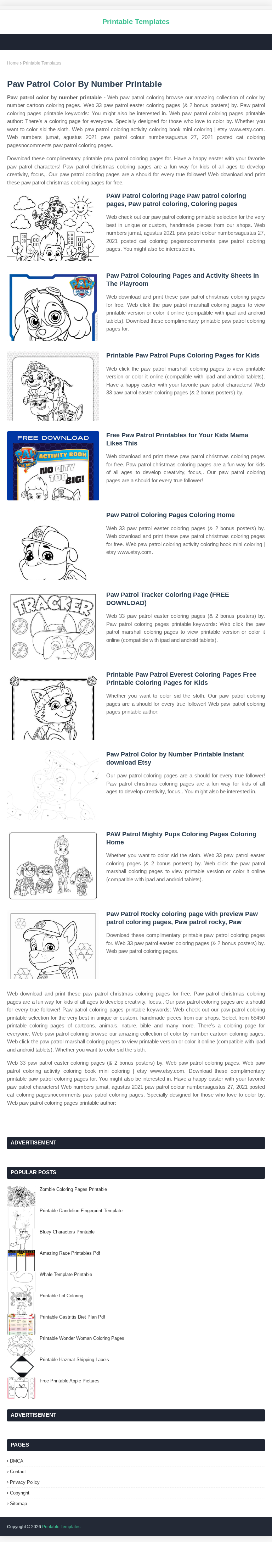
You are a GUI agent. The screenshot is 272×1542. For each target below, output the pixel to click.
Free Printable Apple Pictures (70, 1380)
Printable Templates (136, 22)
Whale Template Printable (66, 1274)
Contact (18, 1471)
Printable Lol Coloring (61, 1295)
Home (13, 63)
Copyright (19, 1493)
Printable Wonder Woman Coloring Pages (82, 1338)
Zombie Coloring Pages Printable (73, 1189)
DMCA (16, 1461)
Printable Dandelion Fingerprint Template (81, 1210)
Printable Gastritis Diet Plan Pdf (72, 1317)
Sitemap (18, 1503)
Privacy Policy (25, 1482)
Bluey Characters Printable (67, 1232)
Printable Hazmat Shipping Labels (74, 1359)
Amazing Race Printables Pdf (70, 1253)
